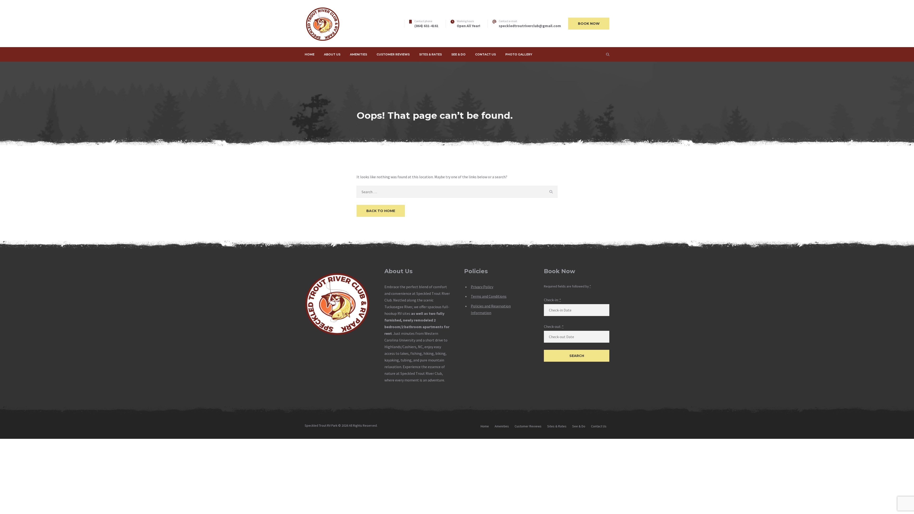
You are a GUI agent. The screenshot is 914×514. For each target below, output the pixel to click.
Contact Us (485, 54)
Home (309, 54)
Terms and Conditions (489, 296)
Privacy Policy (482, 286)
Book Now (589, 23)
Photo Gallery (518, 54)
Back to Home (380, 211)
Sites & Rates (430, 54)
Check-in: (552, 299)
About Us (332, 54)
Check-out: (554, 326)
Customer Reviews (393, 54)
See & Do (458, 54)
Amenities (358, 54)
